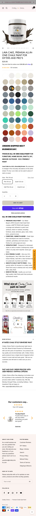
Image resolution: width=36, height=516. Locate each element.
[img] (18, 405)
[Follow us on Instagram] (13, 493)
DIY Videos (23, 445)
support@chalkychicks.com (14, 386)
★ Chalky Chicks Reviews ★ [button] (34, 259)
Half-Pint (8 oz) (8, 187)
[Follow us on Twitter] (8, 493)
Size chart (31, 177)
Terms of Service (25, 462)
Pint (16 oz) (7, 181)
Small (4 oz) (21, 187)
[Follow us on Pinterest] (17, 493)
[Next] (33, 48)
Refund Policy (24, 459)
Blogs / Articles (24, 449)
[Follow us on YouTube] (21, 493)
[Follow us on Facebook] (4, 493)
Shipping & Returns (25, 466)
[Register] (29, 481)
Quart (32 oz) (19, 181)
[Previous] (3, 48)
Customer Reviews (25, 442)
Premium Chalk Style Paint (19, 499)
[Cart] (33, 8)
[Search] (6, 8)
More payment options (18, 213)
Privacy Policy (24, 456)
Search (22, 452)
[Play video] (18, 324)
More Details (6, 339)
